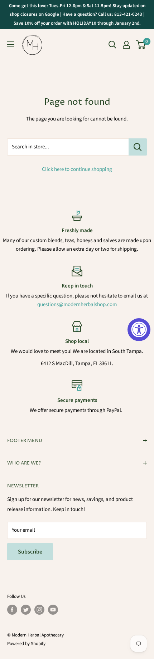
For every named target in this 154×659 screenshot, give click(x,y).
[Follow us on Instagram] (39, 610)
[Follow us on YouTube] (53, 610)
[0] (140, 44)
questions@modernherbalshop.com (77, 304)
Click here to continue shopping (77, 169)
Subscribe (30, 552)
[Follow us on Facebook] (12, 610)
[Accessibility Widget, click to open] (138, 329)
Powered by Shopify (26, 643)
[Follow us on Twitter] (26, 610)
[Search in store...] (138, 147)
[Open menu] (10, 44)
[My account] (126, 45)
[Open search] (112, 45)
